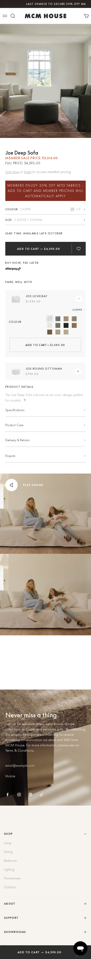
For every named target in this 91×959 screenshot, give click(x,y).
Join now (12, 172)
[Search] (12, 16)
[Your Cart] (87, 16)
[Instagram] (19, 794)
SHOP (8, 833)
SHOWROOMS (15, 932)
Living (7, 843)
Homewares (12, 878)
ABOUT (9, 903)
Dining (8, 852)
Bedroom (10, 861)
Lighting (9, 869)
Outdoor (10, 887)
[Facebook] (7, 794)
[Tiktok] (41, 794)
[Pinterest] (30, 794)
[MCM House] (45, 16)
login (28, 172)
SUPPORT (11, 917)
